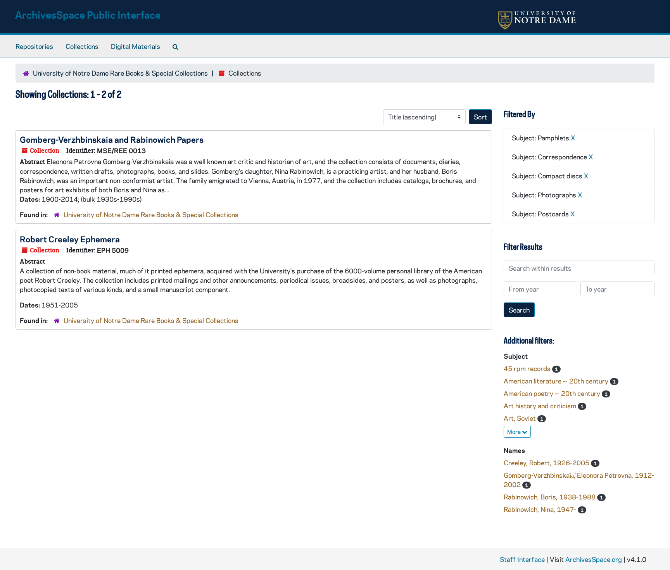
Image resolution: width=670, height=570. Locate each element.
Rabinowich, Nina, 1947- (541, 509)
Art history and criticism (541, 405)
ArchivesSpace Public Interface (88, 14)
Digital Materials (135, 46)
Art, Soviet (520, 418)
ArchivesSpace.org (593, 559)
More (514, 431)
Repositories (34, 46)
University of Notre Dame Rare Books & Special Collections (120, 73)
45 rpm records (528, 368)
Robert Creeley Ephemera (70, 238)
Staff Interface (522, 559)
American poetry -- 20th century (553, 393)
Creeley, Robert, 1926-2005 (547, 462)
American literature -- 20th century (557, 381)
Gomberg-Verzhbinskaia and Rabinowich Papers (112, 139)
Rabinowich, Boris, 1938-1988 (550, 496)
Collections (82, 46)
